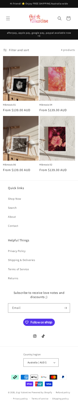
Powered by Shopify (42, 392)
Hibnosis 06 (9, 164)
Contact (13, 226)
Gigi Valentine (23, 392)
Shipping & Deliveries (21, 260)
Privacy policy (20, 398)
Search (12, 208)
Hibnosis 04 (45, 104)
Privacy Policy (16, 251)
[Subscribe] (65, 308)
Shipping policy (60, 398)
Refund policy (63, 392)
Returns (13, 278)
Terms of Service (18, 269)
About (12, 217)
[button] (8, 18)
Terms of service (40, 398)
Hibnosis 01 (9, 104)
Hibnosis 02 (45, 164)
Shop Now (14, 198)
